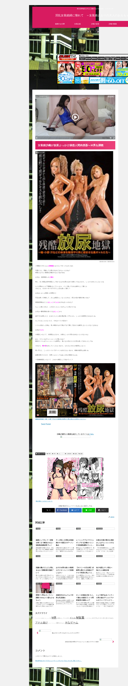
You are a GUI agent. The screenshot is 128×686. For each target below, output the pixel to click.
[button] (102, 510)
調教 (81, 453)
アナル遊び (41, 622)
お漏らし (59, 618)
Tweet (43, 424)
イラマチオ (38, 618)
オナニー (62, 623)
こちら (91, 434)
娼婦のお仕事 (41, 453)
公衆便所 (69, 453)
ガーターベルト (108, 618)
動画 (76, 453)
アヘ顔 (86, 618)
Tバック (54, 623)
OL (50, 618)
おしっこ (61, 453)
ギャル (73, 618)
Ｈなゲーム (71, 622)
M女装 (80, 617)
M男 (49, 453)
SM (54, 453)
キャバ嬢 (91, 618)
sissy (42, 618)
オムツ (49, 623)
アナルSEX (66, 618)
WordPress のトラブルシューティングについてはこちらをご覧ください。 (58, 660)
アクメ (96, 618)
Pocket (48, 424)
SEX (100, 618)
